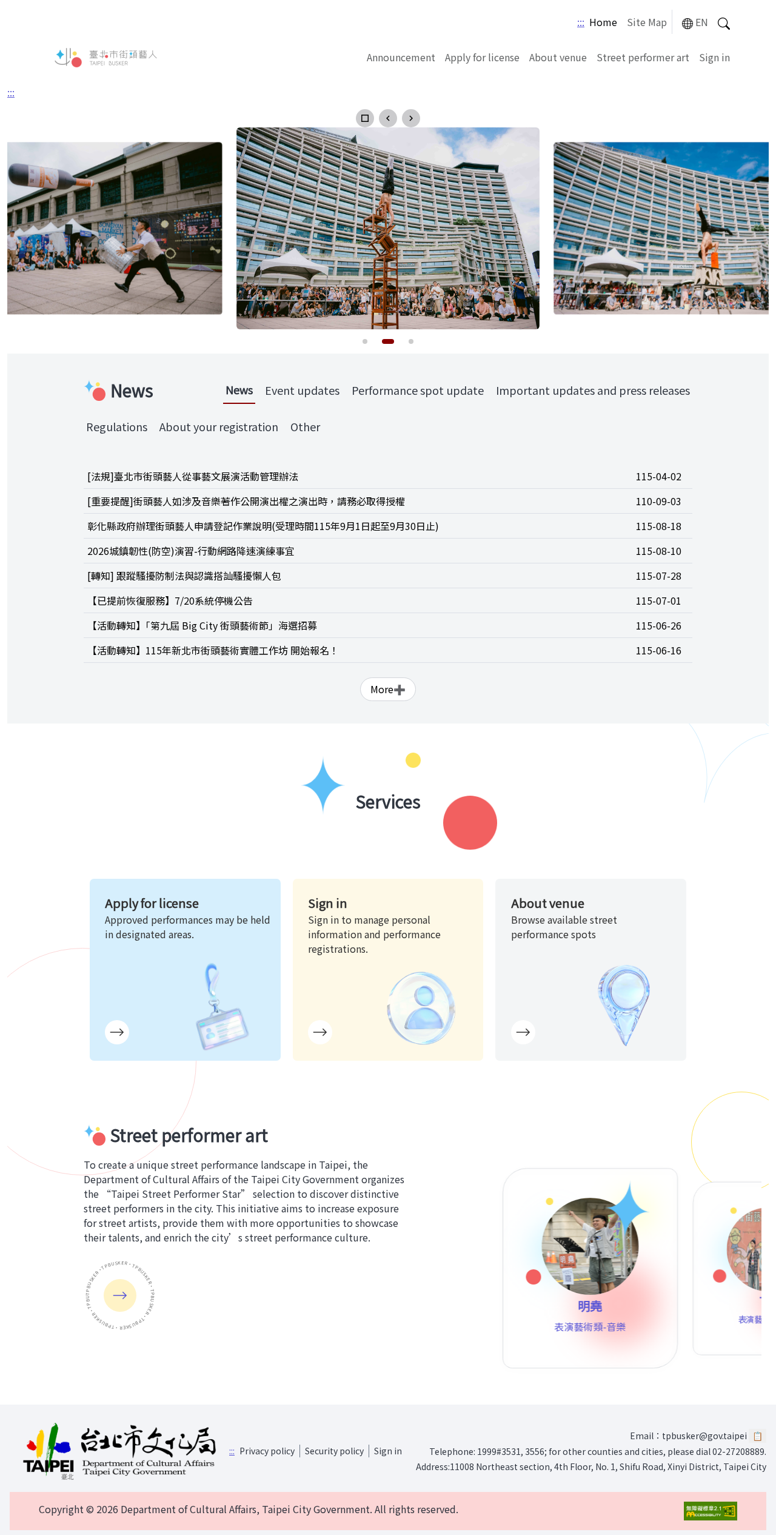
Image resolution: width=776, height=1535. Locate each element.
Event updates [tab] (302, 390)
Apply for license (482, 57)
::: (580, 22)
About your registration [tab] (218, 426)
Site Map (647, 22)
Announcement (401, 57)
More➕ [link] (388, 689)
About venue (558, 57)
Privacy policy (267, 1451)
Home (603, 22)
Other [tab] (305, 426)
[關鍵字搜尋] (724, 22)
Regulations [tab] (116, 426)
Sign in (714, 57)
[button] (365, 118)
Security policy (334, 1451)
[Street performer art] (120, 1295)
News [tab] (239, 389)
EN (701, 22)
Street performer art (643, 57)
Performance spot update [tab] (418, 390)
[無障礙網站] (710, 1511)
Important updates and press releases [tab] (593, 390)
